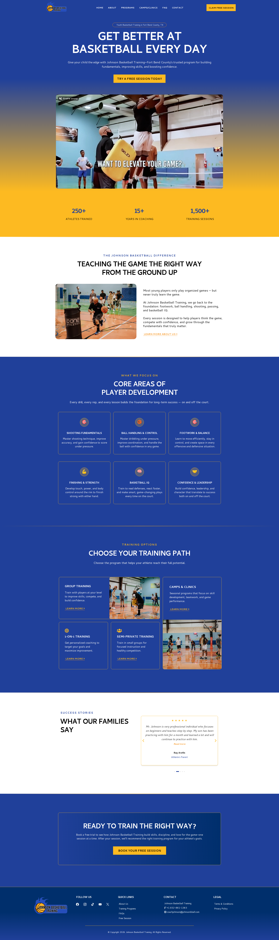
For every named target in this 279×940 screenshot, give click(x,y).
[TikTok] (92, 904)
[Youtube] (100, 904)
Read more (179, 739)
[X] (107, 904)
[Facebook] (77, 904)
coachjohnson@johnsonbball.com (183, 912)
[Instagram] (85, 904)
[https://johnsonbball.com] (56, 7)
